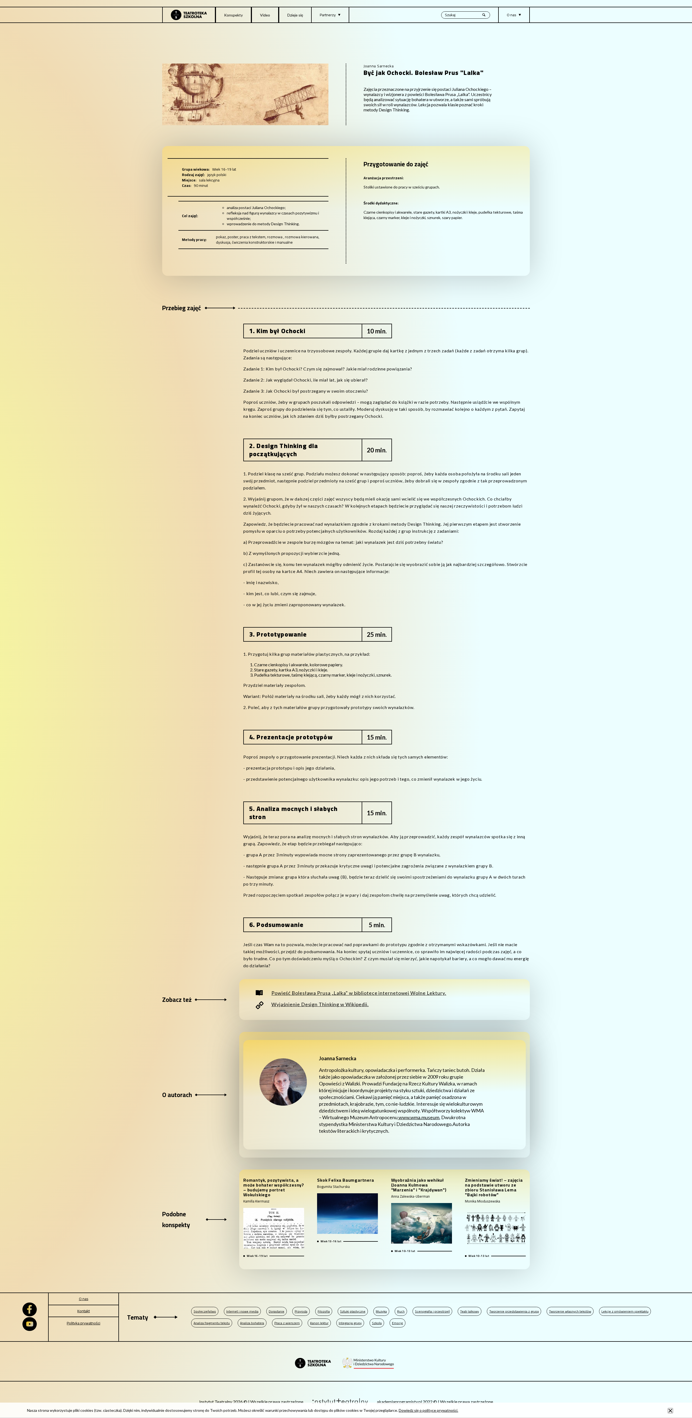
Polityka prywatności (83, 1323)
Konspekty (233, 15)
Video (265, 15)
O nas (83, 1298)
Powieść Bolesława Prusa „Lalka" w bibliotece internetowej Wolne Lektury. (358, 993)
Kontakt (83, 1310)
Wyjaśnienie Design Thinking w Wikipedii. (320, 1004)
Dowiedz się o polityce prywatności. (428, 1410)
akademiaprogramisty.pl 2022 (404, 1401)
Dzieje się (295, 15)
